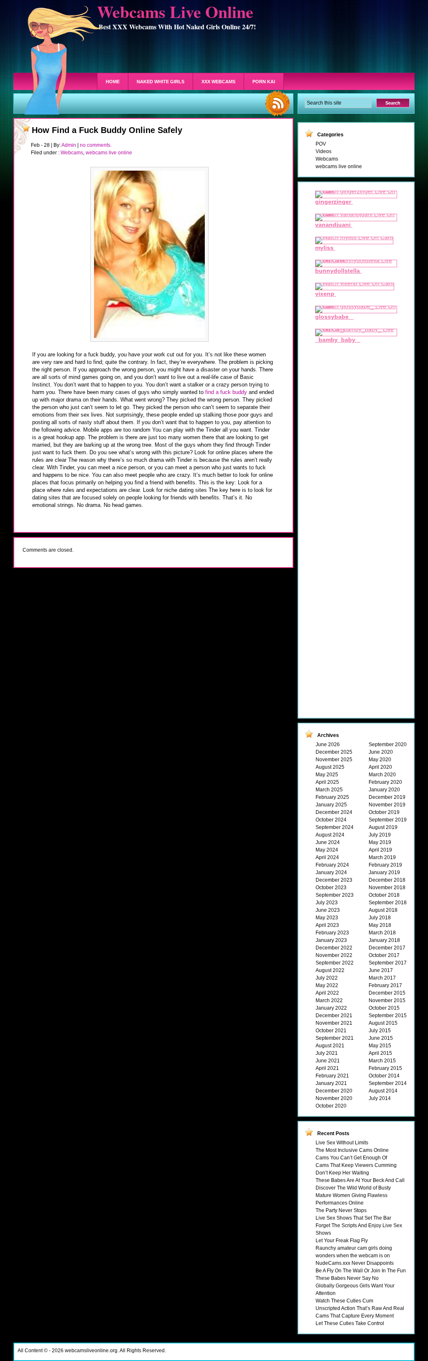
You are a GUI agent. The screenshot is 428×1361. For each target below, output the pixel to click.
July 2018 (380, 918)
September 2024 (335, 827)
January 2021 (331, 1083)
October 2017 (384, 955)
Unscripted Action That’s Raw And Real (360, 1308)
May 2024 (327, 850)
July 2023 (327, 903)
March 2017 (382, 978)
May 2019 (380, 842)
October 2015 (384, 1008)
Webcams (72, 153)
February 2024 (332, 865)
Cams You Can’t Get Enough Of (351, 1158)
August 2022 (330, 970)
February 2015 (385, 1068)
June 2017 (381, 970)
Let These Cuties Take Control (350, 1323)
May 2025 (327, 775)
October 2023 (331, 887)
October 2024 (331, 820)
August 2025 (330, 767)
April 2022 (327, 993)
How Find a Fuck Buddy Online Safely (107, 130)
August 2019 (383, 827)
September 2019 (388, 820)
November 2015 (387, 1000)
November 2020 (334, 1098)
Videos (323, 151)
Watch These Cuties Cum (344, 1301)
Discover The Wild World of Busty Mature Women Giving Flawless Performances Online (353, 1195)
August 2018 (383, 910)
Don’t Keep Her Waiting (342, 1173)
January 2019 (384, 872)
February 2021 (332, 1076)
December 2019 (387, 797)
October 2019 (384, 812)
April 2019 (380, 850)
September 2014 (388, 1083)
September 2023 (335, 895)
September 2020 (388, 744)
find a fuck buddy (226, 392)
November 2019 (387, 805)
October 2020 (331, 1106)
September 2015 (388, 1015)
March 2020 (382, 775)
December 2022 (334, 948)
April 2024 (327, 857)
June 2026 (328, 744)
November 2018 (387, 887)
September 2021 (335, 1038)
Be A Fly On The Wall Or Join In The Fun (361, 1271)
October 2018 (384, 895)
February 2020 (385, 782)
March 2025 (329, 790)
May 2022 (327, 985)
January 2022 (331, 1008)
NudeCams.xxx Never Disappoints (355, 1263)
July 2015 (380, 1031)
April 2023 (327, 925)
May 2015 (380, 1046)
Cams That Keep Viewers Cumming (356, 1165)
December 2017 (387, 948)
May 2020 (380, 759)
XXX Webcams (218, 81)
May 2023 (327, 918)
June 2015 (381, 1038)
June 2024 (328, 842)
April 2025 (327, 782)
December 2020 (334, 1091)
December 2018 (387, 880)
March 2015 (382, 1061)
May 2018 (380, 925)
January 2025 (331, 805)
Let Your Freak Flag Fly (342, 1240)
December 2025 (334, 752)
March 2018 (382, 933)
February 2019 (385, 865)
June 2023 (328, 910)
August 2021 (330, 1046)
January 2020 (384, 790)
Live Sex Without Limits (342, 1143)
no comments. (96, 145)
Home (113, 81)
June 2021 (328, 1061)
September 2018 (388, 903)
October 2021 (331, 1031)
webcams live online (109, 153)
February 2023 (332, 933)
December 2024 (334, 812)
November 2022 (334, 955)
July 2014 (380, 1098)
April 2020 (380, 767)
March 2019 (382, 857)
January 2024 (331, 872)
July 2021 (327, 1053)
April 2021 (327, 1068)
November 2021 (334, 1023)
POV (321, 144)
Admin (68, 145)
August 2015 (383, 1023)
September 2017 (388, 963)
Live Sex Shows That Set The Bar (353, 1218)
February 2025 (332, 797)
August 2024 (330, 835)
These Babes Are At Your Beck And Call (360, 1180)
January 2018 (384, 940)
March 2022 (329, 1000)
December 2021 (334, 1015)
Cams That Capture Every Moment (355, 1316)
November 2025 (334, 759)
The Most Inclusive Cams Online (352, 1150)
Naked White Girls (160, 81)
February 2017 (385, 985)
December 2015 (387, 993)
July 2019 (380, 835)
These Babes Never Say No (347, 1278)
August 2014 (383, 1091)
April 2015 (380, 1053)
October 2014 (384, 1076)
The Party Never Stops (341, 1210)
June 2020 (381, 752)
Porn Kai (263, 81)
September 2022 (335, 963)
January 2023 (331, 940)
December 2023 (334, 880)
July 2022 (327, 978)
